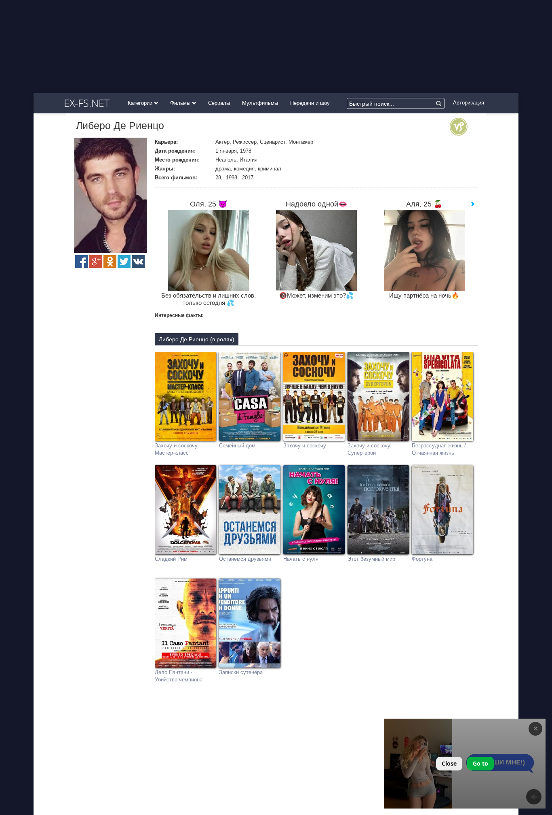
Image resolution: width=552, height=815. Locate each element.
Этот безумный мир (371, 559)
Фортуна (422, 559)
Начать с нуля (300, 559)
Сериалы (219, 103)
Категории (141, 103)
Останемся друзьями (245, 559)
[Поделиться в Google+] (95, 261)
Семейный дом (237, 446)
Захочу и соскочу (304, 446)
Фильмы (181, 103)
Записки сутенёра (241, 672)
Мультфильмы (260, 103)
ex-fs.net (87, 103)
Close (449, 763)
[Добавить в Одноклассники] (109, 261)
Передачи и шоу (310, 103)
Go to (480, 763)
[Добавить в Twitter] (124, 261)
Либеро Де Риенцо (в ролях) (196, 339)
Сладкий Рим (171, 559)
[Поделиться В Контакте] (138, 261)
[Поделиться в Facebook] (81, 261)
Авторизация (468, 103)
